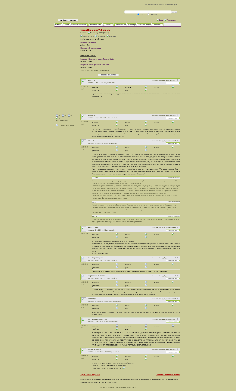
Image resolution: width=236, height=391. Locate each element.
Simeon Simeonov (94, 349)
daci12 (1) (91, 80)
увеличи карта (88, 36)
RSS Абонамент (62, 120)
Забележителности (79, 25)
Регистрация (171, 20)
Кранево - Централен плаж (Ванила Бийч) (97, 59)
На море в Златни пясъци (90, 48)
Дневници (132, 25)
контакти (112, 36)
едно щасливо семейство (97, 319)
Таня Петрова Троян (95, 258)
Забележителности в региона (168, 375)
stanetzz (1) (92, 298)
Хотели (66, 25)
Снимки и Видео (144, 25)
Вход (161, 20)
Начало (58, 25)
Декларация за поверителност (126, 387)
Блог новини (158, 25)
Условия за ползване (107, 387)
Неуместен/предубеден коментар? (164, 80)
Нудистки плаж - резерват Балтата (94, 65)
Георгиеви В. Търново (96, 276)
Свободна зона (95, 25)
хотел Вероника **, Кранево (95, 30)
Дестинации (108, 25)
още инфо (101, 36)
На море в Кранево (88, 42)
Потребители (120, 25)
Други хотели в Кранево (90, 375)
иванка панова (93, 227)
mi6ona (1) (91, 115)
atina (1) (91, 141)
